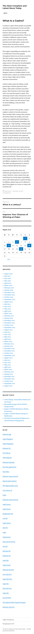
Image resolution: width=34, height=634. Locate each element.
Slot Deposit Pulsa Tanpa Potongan (14, 602)
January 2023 (8, 346)
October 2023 (8, 325)
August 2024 (8, 302)
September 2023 (9, 327)
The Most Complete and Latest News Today (15, 7)
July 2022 (7, 360)
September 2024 (9, 299)
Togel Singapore (8, 444)
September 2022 (9, 355)
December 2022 (9, 348)
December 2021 (9, 376)
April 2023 (7, 339)
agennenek (8, 191)
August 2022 (8, 358)
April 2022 (7, 367)
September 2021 (9, 383)
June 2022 (7, 362)
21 (21, 249)
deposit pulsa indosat (10, 481)
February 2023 (9, 344)
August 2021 (8, 386)
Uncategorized (7, 192)
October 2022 (8, 353)
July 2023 (7, 332)
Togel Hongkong (8, 619)
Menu (5, 13)
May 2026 (7, 281)
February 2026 (9, 288)
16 (29, 245)
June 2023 (7, 334)
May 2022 (7, 365)
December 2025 (9, 292)
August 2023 (8, 330)
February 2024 (9, 316)
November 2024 (9, 295)
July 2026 (7, 276)
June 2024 (7, 306)
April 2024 (7, 311)
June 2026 (7, 278)
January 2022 (8, 374)
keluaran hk (6, 448)
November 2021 (9, 379)
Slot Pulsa (6, 472)
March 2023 (8, 341)
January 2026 (8, 290)
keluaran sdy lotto (9, 607)
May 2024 (7, 309)
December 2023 (9, 320)
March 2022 (8, 369)
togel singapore (8, 439)
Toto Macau (6, 453)
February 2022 (9, 372)
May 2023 (7, 337)
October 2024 (8, 297)
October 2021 (8, 381)
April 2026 (7, 283)
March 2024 (8, 313)
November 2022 (9, 351)
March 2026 (8, 285)
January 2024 (8, 318)
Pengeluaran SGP (8, 624)
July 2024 (7, 304)
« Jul (8, 259)
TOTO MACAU (7, 458)
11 (8, 245)
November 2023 (9, 323)
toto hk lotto (7, 598)
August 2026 (8, 274)
